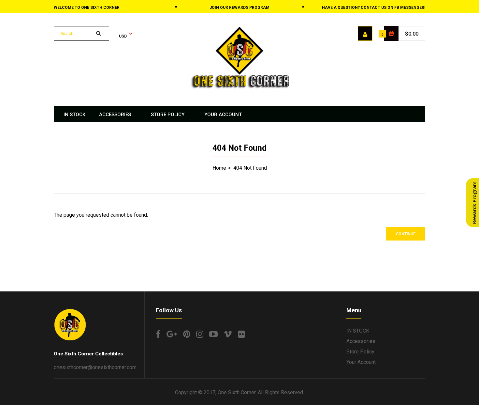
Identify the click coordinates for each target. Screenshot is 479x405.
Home (219, 168)
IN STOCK (357, 331)
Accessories (360, 341)
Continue (405, 234)
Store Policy (360, 352)
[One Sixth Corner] (239, 87)
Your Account (361, 362)
